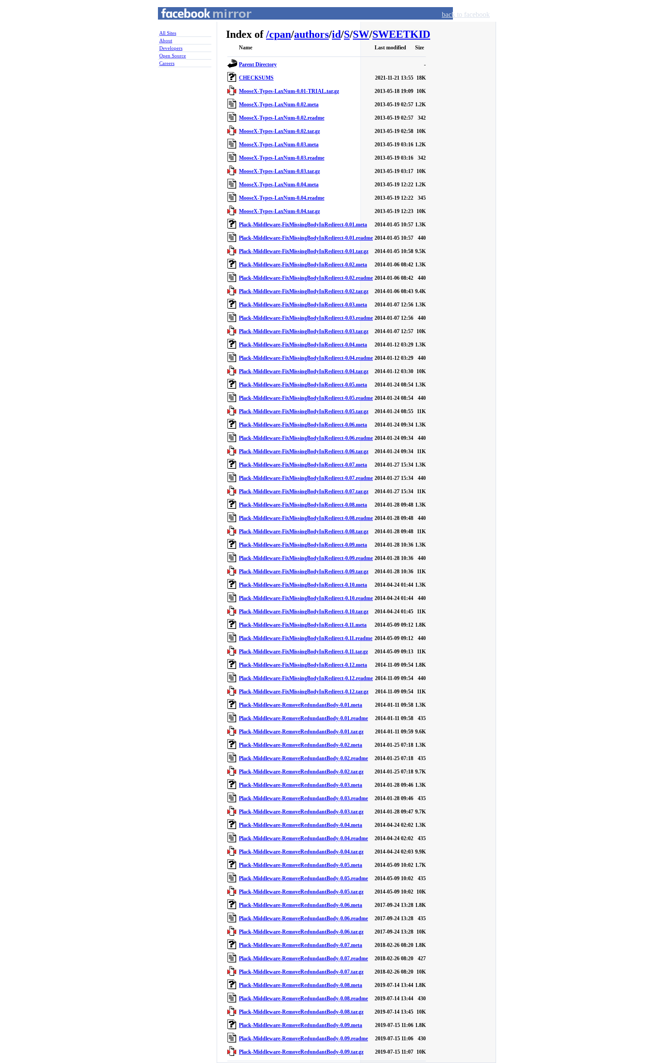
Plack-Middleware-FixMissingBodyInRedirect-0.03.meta (303, 305)
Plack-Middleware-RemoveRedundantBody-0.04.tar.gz (301, 852)
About (165, 40)
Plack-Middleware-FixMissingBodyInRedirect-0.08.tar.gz (303, 531)
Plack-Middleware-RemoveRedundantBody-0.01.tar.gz (301, 732)
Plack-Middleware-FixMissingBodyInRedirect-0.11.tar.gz (303, 651)
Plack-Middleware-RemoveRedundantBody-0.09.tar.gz (301, 1052)
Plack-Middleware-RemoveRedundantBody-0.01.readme (303, 718)
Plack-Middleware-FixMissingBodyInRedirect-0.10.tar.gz (303, 611)
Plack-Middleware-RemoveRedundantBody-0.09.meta (300, 1025)
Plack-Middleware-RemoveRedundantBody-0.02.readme (303, 758)
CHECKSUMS (256, 78)
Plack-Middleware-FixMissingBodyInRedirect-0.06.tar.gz (303, 451)
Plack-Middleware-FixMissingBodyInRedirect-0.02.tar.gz (303, 291)
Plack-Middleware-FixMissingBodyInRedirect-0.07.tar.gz (303, 491)
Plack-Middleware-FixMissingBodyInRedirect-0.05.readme (306, 398)
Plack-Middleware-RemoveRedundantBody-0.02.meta (300, 745)
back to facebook (466, 14)
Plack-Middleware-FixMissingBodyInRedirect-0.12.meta (303, 665)
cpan (280, 34)
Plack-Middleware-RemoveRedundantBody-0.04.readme (303, 838)
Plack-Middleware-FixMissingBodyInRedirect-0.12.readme (306, 678)
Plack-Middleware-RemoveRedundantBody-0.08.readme (303, 998)
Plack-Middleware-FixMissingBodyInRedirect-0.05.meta (303, 385)
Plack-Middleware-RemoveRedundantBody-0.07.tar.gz (301, 972)
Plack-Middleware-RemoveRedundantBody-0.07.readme (303, 958)
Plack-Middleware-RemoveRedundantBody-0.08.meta (300, 985)
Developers (170, 48)
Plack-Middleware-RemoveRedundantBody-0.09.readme (303, 1038)
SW (361, 34)
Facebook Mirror (198, 23)
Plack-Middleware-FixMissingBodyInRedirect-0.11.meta (303, 625)
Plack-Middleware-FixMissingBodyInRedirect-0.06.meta (303, 425)
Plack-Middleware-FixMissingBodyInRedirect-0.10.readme (306, 598)
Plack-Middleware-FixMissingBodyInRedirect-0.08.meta (303, 505)
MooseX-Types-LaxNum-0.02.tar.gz (279, 131)
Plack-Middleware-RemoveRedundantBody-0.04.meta (300, 825)
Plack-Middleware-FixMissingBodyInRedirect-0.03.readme (306, 318)
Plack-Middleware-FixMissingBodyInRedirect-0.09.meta (303, 545)
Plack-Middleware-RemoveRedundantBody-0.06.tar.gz (301, 932)
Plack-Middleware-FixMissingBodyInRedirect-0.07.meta (303, 465)
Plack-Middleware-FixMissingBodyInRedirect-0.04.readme (306, 358)
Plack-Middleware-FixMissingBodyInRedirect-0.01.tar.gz (303, 251)
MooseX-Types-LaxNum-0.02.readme (281, 118)
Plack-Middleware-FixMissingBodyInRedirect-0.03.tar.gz (303, 331)
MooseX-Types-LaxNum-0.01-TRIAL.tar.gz (289, 91)
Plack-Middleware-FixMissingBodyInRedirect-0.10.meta (303, 585)
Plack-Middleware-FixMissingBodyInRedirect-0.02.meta (303, 265)
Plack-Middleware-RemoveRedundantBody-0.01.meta (300, 705)
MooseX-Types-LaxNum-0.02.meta (279, 104)
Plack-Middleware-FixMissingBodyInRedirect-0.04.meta (303, 345)
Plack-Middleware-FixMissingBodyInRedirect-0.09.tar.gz (303, 571)
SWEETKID (401, 34)
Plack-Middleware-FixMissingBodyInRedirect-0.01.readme (306, 238)
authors (311, 34)
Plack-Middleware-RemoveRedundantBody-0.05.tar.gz (301, 892)
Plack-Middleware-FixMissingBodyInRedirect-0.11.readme (305, 638)
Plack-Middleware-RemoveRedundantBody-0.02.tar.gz (301, 772)
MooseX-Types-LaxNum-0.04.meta (279, 184)
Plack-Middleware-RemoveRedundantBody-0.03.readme (303, 798)
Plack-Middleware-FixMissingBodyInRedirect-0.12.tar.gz (303, 692)
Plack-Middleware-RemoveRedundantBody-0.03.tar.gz (301, 812)
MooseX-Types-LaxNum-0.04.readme (281, 198)
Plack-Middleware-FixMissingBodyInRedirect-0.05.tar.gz (303, 411)
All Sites (167, 33)
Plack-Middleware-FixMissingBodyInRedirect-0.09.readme (306, 558)
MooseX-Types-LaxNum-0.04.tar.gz (279, 211)
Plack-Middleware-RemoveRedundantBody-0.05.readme (303, 878)
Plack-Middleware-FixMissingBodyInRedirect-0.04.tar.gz (303, 371)
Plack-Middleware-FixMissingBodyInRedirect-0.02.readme (306, 278)
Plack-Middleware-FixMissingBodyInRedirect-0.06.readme (306, 438)
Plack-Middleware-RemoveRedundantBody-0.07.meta (300, 945)
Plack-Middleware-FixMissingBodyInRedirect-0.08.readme (306, 518)
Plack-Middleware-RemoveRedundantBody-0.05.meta (300, 865)
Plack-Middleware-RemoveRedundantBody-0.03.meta (300, 785)
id (336, 34)
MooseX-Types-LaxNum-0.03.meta (279, 144)
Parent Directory (258, 64)
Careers (166, 63)
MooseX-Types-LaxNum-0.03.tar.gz (279, 171)
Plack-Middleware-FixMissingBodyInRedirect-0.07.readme (306, 478)
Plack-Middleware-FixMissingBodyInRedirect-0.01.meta (303, 224)
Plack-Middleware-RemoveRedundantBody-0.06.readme (303, 918)
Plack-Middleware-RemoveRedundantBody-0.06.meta (300, 905)
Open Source (172, 55)
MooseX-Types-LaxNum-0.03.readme (281, 158)
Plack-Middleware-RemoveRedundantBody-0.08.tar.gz (301, 1012)
